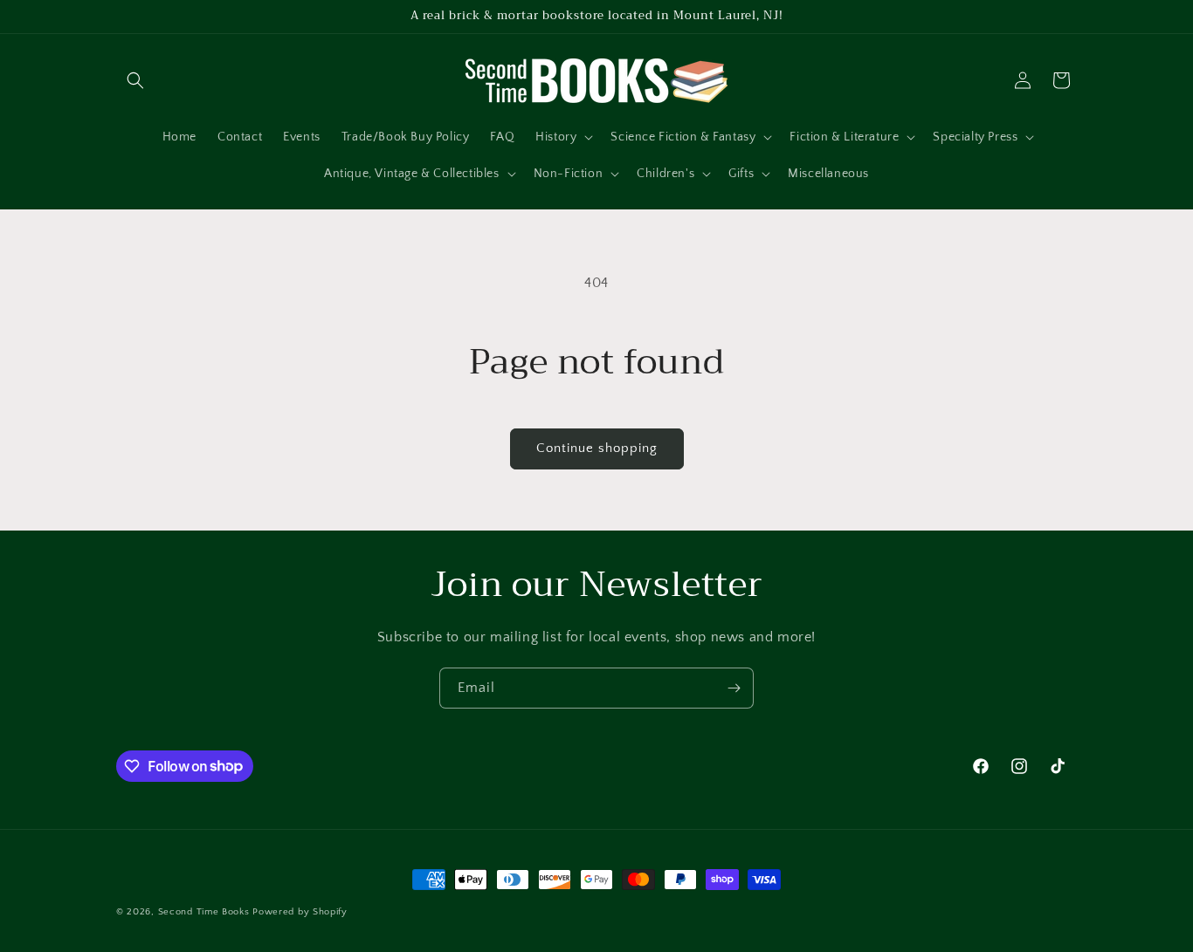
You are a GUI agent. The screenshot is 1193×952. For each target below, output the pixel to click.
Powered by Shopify (300, 912)
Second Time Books (204, 912)
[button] (135, 80)
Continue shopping (597, 448)
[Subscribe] (733, 688)
